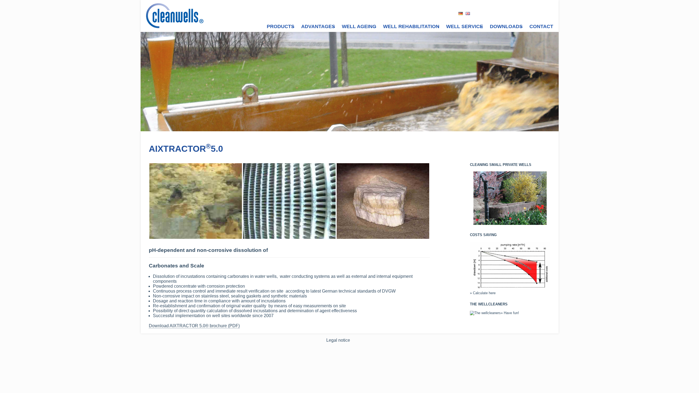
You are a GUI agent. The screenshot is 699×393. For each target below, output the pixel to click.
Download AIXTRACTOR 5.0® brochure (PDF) (194, 325)
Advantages (318, 26)
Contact (541, 26)
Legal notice (338, 340)
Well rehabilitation (411, 26)
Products (280, 26)
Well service (464, 26)
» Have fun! (510, 313)
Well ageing (359, 26)
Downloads (506, 26)
